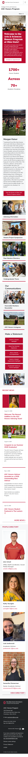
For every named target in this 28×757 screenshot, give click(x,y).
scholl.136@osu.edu (10, 569)
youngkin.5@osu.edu (10, 609)
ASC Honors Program (11, 708)
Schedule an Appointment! (13, 59)
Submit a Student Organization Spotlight (14, 360)
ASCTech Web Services (19, 755)
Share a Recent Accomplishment (14, 353)
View (17, 693)
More (19, 520)
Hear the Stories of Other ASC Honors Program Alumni (14, 193)
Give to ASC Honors (13, 728)
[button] (3, 25)
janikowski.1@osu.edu (10, 648)
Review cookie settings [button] (10, 741)
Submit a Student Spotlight (14, 340)
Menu (20, 13)
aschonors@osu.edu (12, 717)
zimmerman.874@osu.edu (12, 688)
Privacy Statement (8, 744)
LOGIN (5, 747)
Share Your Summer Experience (14, 347)
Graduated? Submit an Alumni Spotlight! (14, 366)
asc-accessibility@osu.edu (11, 738)
